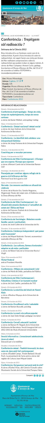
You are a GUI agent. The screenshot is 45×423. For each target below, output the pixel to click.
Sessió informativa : (22, 338)
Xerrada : (21, 186)
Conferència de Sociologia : (21, 220)
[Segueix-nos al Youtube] (24, 2)
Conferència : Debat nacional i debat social (20, 126)
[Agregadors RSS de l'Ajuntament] (34, 2)
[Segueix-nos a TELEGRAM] (31, 2)
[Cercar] (41, 2)
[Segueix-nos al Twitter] (20, 2)
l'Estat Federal (7, 259)
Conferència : (20, 139)
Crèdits (38, 407)
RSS (21, 407)
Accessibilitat (12, 407)
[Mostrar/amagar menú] (4, 13)
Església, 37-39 (15, 81)
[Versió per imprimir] (42, 376)
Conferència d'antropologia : (21, 114)
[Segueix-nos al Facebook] (16, 2)
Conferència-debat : (22, 349)
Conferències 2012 (15, 99)
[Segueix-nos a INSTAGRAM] (27, 2)
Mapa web (29, 407)
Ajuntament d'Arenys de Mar (14, 8)
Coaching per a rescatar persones (16, 152)
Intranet (8, 405)
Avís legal (18, 405)
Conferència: (21, 291)
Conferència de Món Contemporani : (22, 160)
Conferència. (22, 232)
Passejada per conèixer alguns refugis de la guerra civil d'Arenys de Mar (20, 174)
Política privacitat (32, 405)
